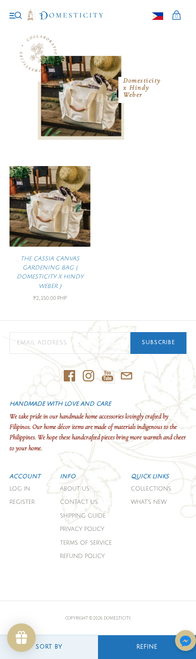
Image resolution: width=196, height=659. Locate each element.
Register (22, 502)
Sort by (49, 647)
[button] (185, 641)
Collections (151, 489)
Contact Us (79, 502)
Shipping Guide (83, 516)
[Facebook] (69, 376)
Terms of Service (86, 543)
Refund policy (82, 556)
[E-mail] (126, 376)
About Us (74, 489)
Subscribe (158, 342)
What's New (149, 502)
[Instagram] (88, 376)
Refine (147, 647)
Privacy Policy (82, 529)
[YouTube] (107, 376)
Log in (20, 489)
